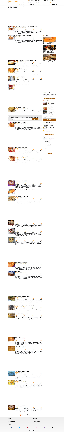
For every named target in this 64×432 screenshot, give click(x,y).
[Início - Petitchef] (8, 6)
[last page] (30, 415)
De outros (53, 4)
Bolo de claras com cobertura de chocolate (24, 305)
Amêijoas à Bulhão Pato (48, 142)
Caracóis (46, 147)
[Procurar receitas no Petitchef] (50, 2)
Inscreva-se (35, 119)
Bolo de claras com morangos (21, 156)
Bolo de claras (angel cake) (21, 147)
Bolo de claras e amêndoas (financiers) (23, 35)
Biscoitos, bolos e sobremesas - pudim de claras (25, 60)
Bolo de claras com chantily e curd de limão (24, 228)
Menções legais (35, 422)
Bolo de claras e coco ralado (21, 196)
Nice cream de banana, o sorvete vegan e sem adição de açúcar (52, 112)
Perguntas (42, 4)
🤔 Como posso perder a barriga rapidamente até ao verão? (48, 128)
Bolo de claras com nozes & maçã (22, 221)
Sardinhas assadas (48, 144)
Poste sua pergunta (50, 134)
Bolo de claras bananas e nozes (22, 371)
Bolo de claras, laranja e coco (21, 262)
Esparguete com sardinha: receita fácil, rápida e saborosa (51, 109)
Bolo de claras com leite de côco (22, 296)
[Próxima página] (27, 415)
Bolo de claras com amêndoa (21, 313)
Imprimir (54, 114)
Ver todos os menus (47, 114)
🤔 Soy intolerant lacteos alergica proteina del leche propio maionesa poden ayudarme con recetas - (49, 125)
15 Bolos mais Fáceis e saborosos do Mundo (25, 189)
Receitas (22, 4)
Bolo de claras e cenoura (20, 122)
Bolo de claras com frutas (20, 346)
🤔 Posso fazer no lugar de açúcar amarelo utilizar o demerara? (49, 130)
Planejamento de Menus (49, 98)
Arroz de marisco (47, 145)
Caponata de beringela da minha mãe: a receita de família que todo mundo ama (52, 104)
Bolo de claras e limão (20, 76)
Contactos (35, 418)
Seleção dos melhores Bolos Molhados (23, 85)
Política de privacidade (37, 419)
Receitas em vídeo (11, 419)
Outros (46, 151)
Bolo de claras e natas (20, 107)
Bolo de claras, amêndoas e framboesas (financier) (26, 26)
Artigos (32, 4)
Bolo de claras (18, 68)
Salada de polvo (47, 141)
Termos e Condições (36, 421)
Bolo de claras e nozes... (20, 405)
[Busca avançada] (52, 2)
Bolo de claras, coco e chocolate (22, 180)
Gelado (46, 148)
